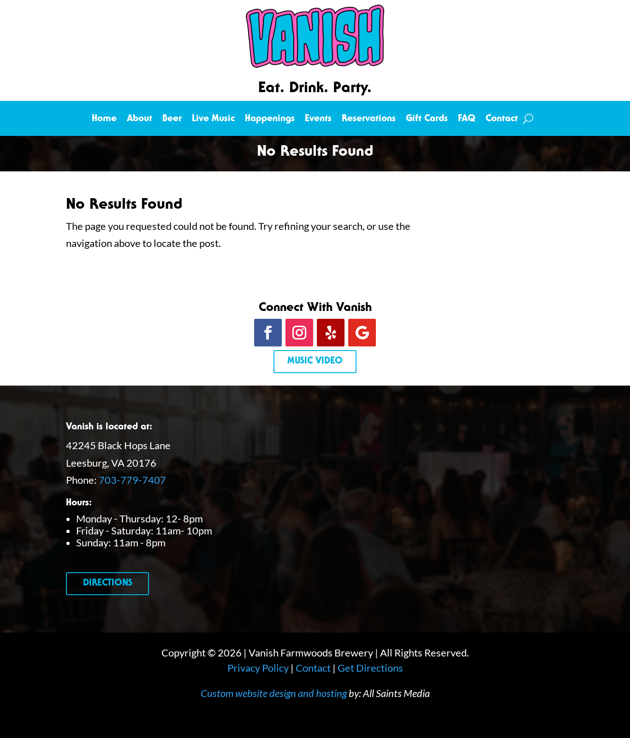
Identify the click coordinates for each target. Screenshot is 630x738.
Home (104, 120)
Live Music (213, 120)
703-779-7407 (132, 480)
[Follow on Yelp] (331, 332)
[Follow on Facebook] (268, 332)
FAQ (466, 120)
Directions (107, 583)
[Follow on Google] (362, 332)
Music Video (315, 361)
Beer (172, 120)
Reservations (369, 120)
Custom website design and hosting (274, 693)
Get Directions (370, 668)
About (139, 120)
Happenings (270, 120)
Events (318, 120)
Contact (502, 120)
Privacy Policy (258, 668)
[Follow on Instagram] (299, 332)
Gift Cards (427, 120)
